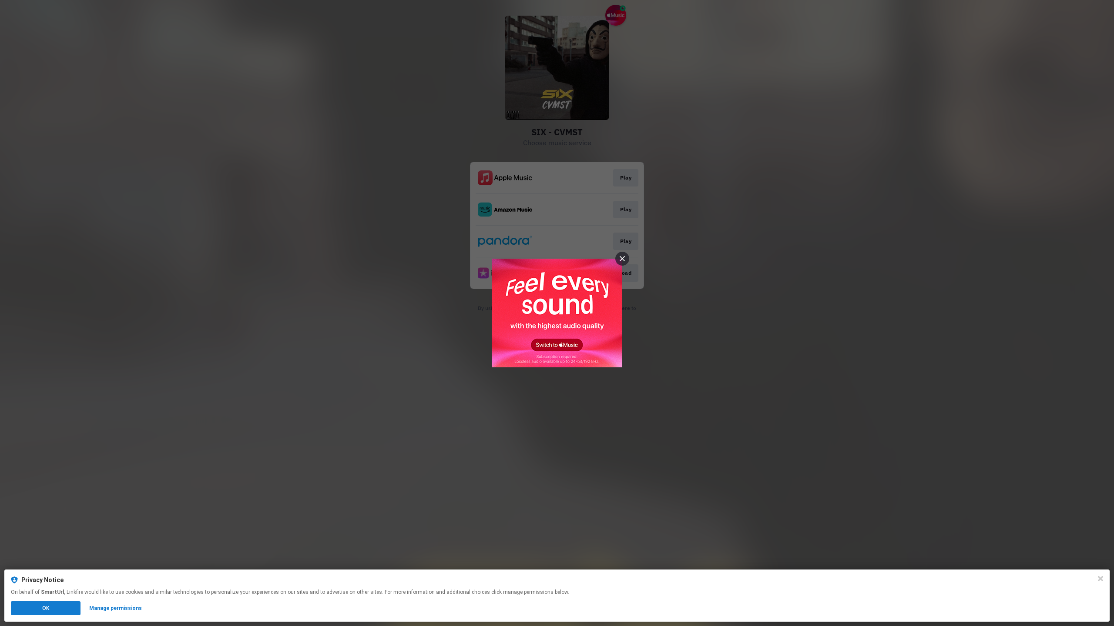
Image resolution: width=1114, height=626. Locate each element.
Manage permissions (115, 608)
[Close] (1100, 579)
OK (45, 608)
